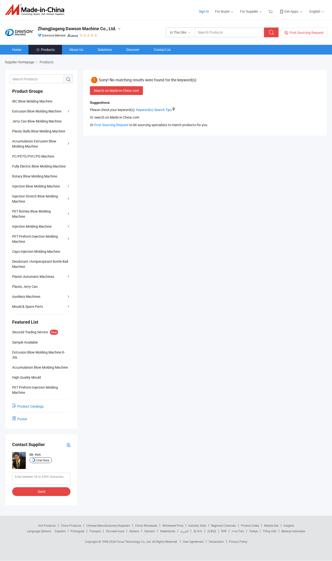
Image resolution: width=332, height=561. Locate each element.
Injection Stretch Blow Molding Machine (35, 199)
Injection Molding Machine (32, 226)
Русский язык (115, 531)
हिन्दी (224, 531)
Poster (22, 419)
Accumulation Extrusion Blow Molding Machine (34, 144)
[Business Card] (68, 444)
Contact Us (162, 49)
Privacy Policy (238, 541)
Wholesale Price (172, 525)
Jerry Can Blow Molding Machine (36, 121)
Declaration (216, 541)
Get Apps (291, 11)
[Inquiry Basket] (271, 11)
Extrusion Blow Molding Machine (36, 111)
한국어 (197, 531)
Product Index (250, 525)
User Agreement (193, 541)
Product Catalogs (30, 406)
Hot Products (47, 525)
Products (48, 49)
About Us (76, 49)
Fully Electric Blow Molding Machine (39, 166)
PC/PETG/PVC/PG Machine (33, 156)
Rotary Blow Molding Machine (34, 176)
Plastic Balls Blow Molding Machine (38, 131)
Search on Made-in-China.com (116, 90)
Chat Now (42, 460)
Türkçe (253, 531)
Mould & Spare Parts (27, 306)
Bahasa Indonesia (293, 531)
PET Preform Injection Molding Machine (35, 239)
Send (41, 491)
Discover (132, 49)
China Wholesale (146, 525)
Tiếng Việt (269, 531)
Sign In (204, 11)
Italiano (134, 531)
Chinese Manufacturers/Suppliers (108, 525)
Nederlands (167, 531)
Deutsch (149, 531)
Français (95, 531)
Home (16, 49)
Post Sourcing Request (306, 32)
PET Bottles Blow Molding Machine (31, 214)
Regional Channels (223, 525)
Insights (289, 525)
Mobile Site (271, 525)
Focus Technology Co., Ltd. (134, 541)
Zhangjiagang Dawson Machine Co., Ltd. (77, 28)
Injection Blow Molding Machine (36, 186)
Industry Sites (197, 525)
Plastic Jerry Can (25, 286)
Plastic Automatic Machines (33, 276)
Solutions (105, 49)
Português (77, 531)
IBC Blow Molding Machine (32, 101)
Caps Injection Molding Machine (36, 251)
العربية (184, 531)
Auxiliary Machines (26, 296)
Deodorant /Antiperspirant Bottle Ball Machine (40, 264)
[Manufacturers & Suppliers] (36, 9)
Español (60, 531)
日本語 (211, 531)
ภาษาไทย (238, 531)
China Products (71, 525)
